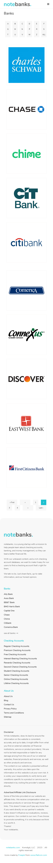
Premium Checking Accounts (17, 650)
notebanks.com (13, 847)
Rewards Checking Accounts (17, 662)
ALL (43, 34)
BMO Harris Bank (12, 606)
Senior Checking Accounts (16, 675)
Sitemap (7, 717)
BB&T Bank (9, 602)
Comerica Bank (11, 627)
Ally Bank (8, 594)
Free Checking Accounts (15, 654)
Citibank (7, 623)
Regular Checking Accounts (16, 646)
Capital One (9, 610)
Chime (7, 618)
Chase (7, 614)
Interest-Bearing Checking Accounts (20, 658)
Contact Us (9, 704)
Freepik (21, 855)
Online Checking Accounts (16, 679)
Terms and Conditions (14, 712)
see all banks (9, 633)
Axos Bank (9, 598)
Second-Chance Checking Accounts (20, 666)
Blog (6, 700)
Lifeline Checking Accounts (16, 683)
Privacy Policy (10, 708)
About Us (8, 696)
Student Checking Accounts (16, 671)
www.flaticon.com (38, 855)
